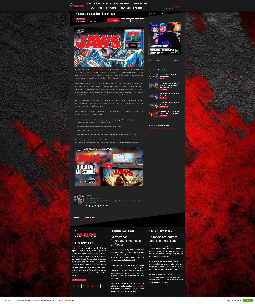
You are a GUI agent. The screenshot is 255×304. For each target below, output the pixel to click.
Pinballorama (163, 89)
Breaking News (164, 106)
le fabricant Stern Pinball (99, 69)
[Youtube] (107, 205)
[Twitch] (101, 205)
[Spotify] (98, 205)
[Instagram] (92, 205)
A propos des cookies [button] (234, 301)
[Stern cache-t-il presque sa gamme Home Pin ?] (153, 77)
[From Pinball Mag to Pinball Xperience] (153, 96)
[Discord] (86, 205)
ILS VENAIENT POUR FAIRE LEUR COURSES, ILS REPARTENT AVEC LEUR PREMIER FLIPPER (168, 85)
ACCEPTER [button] (248, 300)
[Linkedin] (142, 20)
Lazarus (82, 21)
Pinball (162, 78)
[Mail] (95, 205)
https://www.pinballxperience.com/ (94, 198)
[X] (132, 20)
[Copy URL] (123, 20)
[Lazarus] (77, 21)
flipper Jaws (91, 75)
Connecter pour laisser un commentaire (88, 221)
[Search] (162, 13)
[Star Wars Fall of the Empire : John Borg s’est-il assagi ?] (153, 114)
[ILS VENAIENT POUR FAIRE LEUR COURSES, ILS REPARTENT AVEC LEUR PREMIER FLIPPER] (153, 86)
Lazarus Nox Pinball (138, 286)
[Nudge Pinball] (77, 6)
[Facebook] (128, 20)
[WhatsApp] (137, 20)
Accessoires (80, 19)
